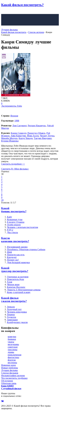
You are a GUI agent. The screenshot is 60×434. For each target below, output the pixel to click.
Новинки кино (8, 365)
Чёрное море (13, 284)
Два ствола (12, 232)
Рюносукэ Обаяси (36, 133)
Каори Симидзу (18, 133)
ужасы (11, 342)
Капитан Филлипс (16, 287)
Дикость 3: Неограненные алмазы (23, 289)
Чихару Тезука (47, 135)
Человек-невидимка (17, 312)
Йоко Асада (33, 135)
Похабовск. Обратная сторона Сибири (26, 249)
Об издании (7, 380)
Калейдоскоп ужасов (17, 322)
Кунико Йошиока (9, 141)
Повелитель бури (15, 279)
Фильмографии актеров (13, 375)
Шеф (9, 252)
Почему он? (13, 260)
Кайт (9, 217)
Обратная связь (8, 383)
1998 (16, 120)
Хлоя (9, 282)
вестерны (12, 362)
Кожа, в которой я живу (18, 292)
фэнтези (12, 360)
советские (13, 347)
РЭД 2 (10, 230)
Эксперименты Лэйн (11, 106)
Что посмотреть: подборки (14, 378)
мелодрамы (13, 344)
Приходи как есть (15, 254)
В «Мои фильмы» (20, 169)
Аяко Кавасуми (18, 135)
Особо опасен (14, 224)
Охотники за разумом (17, 276)
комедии (12, 336)
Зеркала (11, 306)
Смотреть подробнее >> (13, 164)
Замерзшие (12, 319)
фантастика (13, 357)
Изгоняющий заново (17, 247)
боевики (12, 339)
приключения (14, 355)
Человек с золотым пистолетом (22, 227)
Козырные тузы (14, 219)
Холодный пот (14, 309)
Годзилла (11, 317)
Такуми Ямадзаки (43, 138)
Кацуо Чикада (26, 138)
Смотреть (6, 169)
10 (2, 200)
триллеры (12, 349)
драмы (11, 352)
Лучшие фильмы (9, 29)
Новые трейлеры (9, 367)
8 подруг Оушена (15, 222)
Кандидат (12, 257)
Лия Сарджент (19, 125)
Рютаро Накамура (37, 125)
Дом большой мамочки (18, 262)
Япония (14, 116)
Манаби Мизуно (9, 138)
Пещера (11, 314)
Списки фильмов (9, 373)
